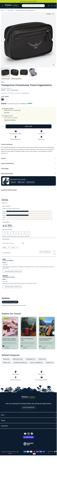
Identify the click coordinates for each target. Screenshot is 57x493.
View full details (25, 92)
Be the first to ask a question (9, 301)
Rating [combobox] (4, 246)
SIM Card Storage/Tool (16, 77)
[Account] (50, 5)
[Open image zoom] (52, 63)
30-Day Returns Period (28, 1)
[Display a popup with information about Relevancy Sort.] (54, 253)
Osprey (2, 80)
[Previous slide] (3, 39)
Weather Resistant (6, 77)
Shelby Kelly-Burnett (27, 345)
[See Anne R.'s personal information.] (7, 261)
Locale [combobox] (12, 246)
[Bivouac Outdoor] (12, 5)
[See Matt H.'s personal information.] (7, 278)
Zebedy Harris (44, 345)
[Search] (42, 5)
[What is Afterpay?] (30, 102)
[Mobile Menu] (2, 5)
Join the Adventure (28, 406)
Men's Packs (11, 10)
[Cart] (54, 5)
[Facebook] (31, 432)
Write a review (14, 89)
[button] (4, 232)
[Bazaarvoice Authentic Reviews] (5, 202)
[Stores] (47, 5)
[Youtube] (25, 432)
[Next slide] (52, 39)
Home (2, 10)
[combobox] (48, 250)
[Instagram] (28, 432)
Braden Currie (7, 345)
